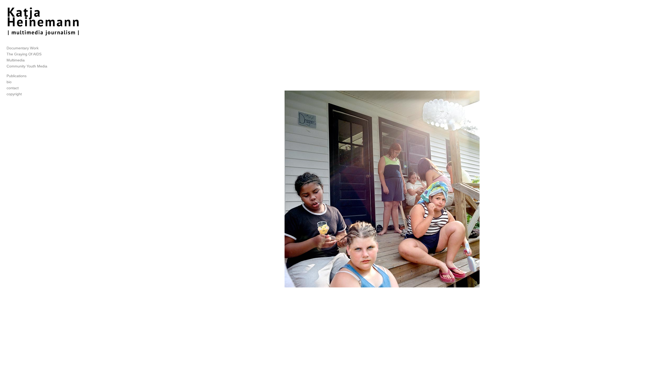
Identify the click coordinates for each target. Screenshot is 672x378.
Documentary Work (23, 48)
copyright (14, 94)
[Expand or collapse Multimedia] (28, 60)
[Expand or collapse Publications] (30, 76)
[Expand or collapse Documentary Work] (42, 48)
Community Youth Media (27, 66)
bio (9, 82)
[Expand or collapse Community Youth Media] (50, 66)
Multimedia (16, 60)
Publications (17, 76)
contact (13, 88)
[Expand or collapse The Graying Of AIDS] (45, 54)
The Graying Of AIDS (24, 54)
